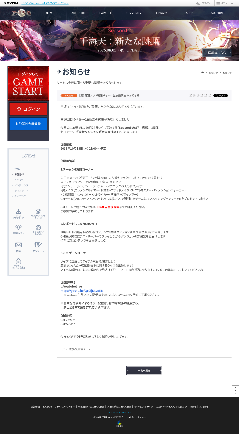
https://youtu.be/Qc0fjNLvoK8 (81, 290)
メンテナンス (22, 185)
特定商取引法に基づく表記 (91, 406)
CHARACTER (106, 13)
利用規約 (47, 406)
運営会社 (35, 406)
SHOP (189, 13)
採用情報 (203, 406)
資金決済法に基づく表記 (119, 406)
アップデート (22, 191)
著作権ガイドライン (143, 406)
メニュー (225, 3)
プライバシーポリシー (65, 406)
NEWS (49, 13)
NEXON (11, 3)
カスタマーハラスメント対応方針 (171, 406)
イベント (19, 180)
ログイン (203, 3)
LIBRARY (161, 13)
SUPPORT (217, 13)
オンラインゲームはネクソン (119, 412)
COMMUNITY (133, 13)
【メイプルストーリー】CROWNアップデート (45, 3)
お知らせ (213, 72)
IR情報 (193, 406)
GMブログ (20, 196)
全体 (17, 169)
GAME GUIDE (78, 13)
